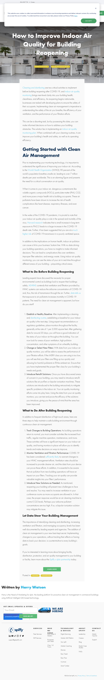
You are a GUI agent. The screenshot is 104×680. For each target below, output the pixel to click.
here (75, 16)
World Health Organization (40, 170)
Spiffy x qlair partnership (60, 559)
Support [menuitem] (94, 640)
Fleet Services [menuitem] (37, 634)
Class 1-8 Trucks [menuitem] (50, 646)
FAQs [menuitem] (80, 651)
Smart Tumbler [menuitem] (65, 666)
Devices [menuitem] (63, 650)
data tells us (76, 292)
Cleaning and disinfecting (34, 87)
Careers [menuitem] (81, 638)
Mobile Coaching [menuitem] (66, 646)
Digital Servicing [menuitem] (65, 634)
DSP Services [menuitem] (37, 638)
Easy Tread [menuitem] (64, 654)
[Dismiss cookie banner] (95, 8)
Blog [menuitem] (80, 642)
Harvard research (35, 222)
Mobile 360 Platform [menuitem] (67, 638)
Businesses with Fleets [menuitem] (50, 640)
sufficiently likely (52, 456)
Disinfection (61, 67)
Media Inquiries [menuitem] (94, 635)
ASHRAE (32, 285)
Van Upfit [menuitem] (63, 642)
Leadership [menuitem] (82, 634)
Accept (88, 21)
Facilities (41, 67)
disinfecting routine (38, 317)
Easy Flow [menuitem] (64, 658)
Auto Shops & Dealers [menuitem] (51, 635)
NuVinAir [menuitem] (63, 662)
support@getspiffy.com (15, 640)
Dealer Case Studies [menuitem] (83, 646)
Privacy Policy (81, 676)
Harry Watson (60, 60)
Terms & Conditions (92, 676)
